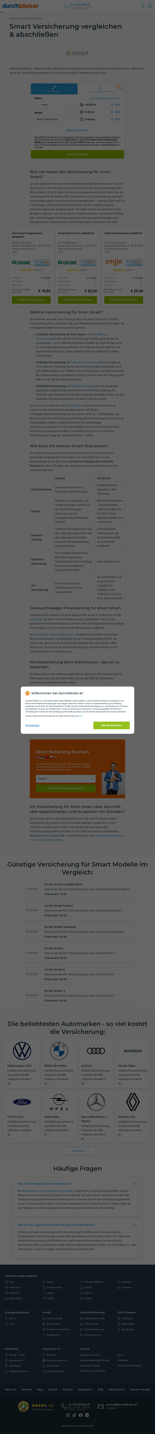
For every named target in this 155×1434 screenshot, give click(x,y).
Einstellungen (32, 725)
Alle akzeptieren (111, 725)
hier (80, 716)
